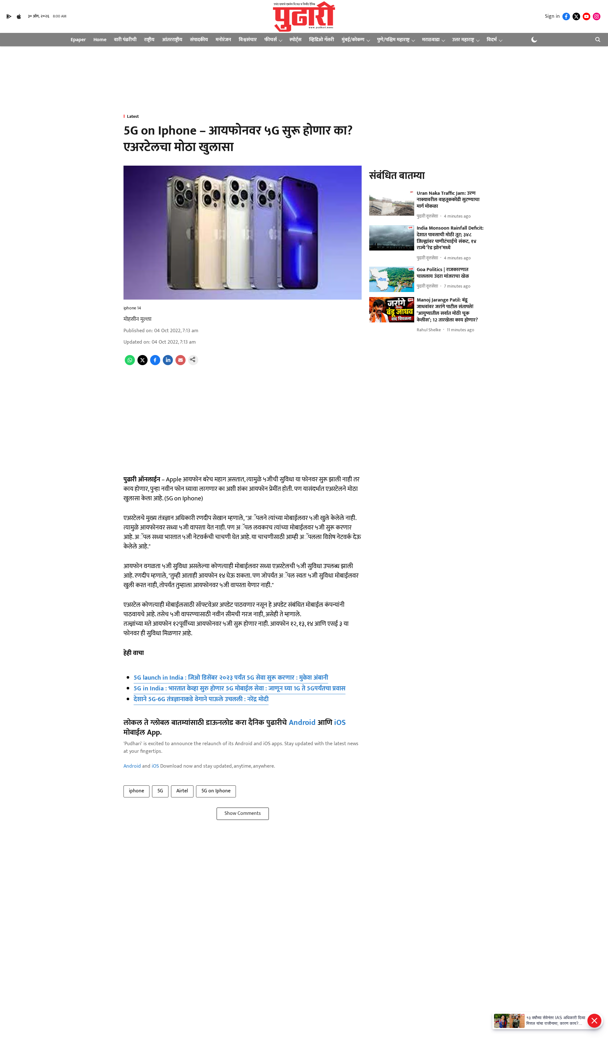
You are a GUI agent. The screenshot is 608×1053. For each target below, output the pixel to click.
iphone (136, 791)
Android (302, 722)
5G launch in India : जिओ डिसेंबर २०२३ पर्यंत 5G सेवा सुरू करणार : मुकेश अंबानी (231, 677)
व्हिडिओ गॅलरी (321, 39)
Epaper (78, 39)
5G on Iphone (216, 791)
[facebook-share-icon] (155, 363)
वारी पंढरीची (125, 39)
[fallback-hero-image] (391, 203)
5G (160, 791)
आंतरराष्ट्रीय (172, 39)
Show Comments (243, 813)
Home (99, 39)
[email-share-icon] (180, 363)
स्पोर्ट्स (295, 39)
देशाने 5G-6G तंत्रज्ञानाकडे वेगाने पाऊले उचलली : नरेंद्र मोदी (201, 699)
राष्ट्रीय (149, 39)
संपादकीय (199, 39)
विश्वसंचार (248, 39)
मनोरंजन (223, 39)
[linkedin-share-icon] (168, 363)
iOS (340, 722)
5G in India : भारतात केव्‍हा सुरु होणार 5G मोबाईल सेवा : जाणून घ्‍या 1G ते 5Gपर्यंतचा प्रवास (239, 688)
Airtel (182, 791)
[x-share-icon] (142, 363)
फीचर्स (270, 39)
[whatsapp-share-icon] (130, 363)
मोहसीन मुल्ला (137, 319)
